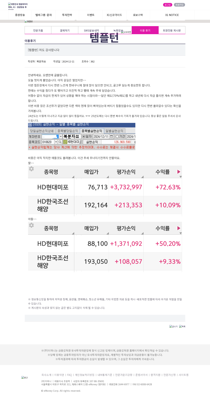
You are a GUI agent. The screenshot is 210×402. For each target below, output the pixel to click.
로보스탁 (138, 15)
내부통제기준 (104, 375)
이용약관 (59, 375)
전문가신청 (169, 375)
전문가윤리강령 (123, 375)
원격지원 (155, 375)
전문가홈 (38, 30)
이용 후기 (145, 30)
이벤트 (90, 15)
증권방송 (20, 15)
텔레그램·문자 (43, 15)
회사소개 (46, 375)
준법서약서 (141, 375)
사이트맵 (184, 375)
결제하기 (65, 30)
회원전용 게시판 (172, 30)
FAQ (69, 375)
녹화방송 (118, 30)
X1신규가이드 (114, 15)
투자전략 (67, 15)
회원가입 (179, 4)
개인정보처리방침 (84, 375)
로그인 (168, 4)
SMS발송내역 (91, 30)
